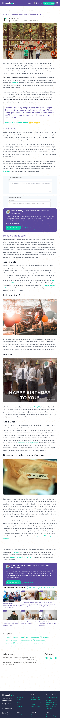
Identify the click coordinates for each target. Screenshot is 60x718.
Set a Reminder (29, 228)
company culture (40, 640)
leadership (46, 637)
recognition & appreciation (46, 587)
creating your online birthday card (21, 557)
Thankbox (14, 83)
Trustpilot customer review (16, 122)
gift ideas (7, 637)
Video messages (35, 701)
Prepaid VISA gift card (51, 700)
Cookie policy (20, 715)
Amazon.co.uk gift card (51, 704)
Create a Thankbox (13, 228)
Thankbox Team (14, 18)
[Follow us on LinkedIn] (46, 658)
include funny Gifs (35, 407)
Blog (9, 10)
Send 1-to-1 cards (35, 699)
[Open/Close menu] (57, 3)
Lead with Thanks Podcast (21, 701)
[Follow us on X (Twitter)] (8, 704)
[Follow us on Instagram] (55, 658)
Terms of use (20, 717)
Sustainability (20, 706)
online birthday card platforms (28, 443)
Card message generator (52, 715)
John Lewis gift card (51, 706)
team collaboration (38, 643)
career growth (8, 643)
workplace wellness (26, 640)
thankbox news (35, 637)
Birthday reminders (35, 697)
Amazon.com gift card (51, 702)
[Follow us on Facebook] (5, 704)
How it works (20, 697)
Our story (19, 699)
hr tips (17, 643)
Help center (34, 717)
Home (4, 10)
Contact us (33, 715)
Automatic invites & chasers (36, 703)
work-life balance (9, 646)
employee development (11, 640)
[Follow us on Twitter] (50, 658)
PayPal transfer (49, 708)
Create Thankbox (49, 3)
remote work (31, 587)
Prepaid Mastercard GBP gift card (52, 698)
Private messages (35, 706)
